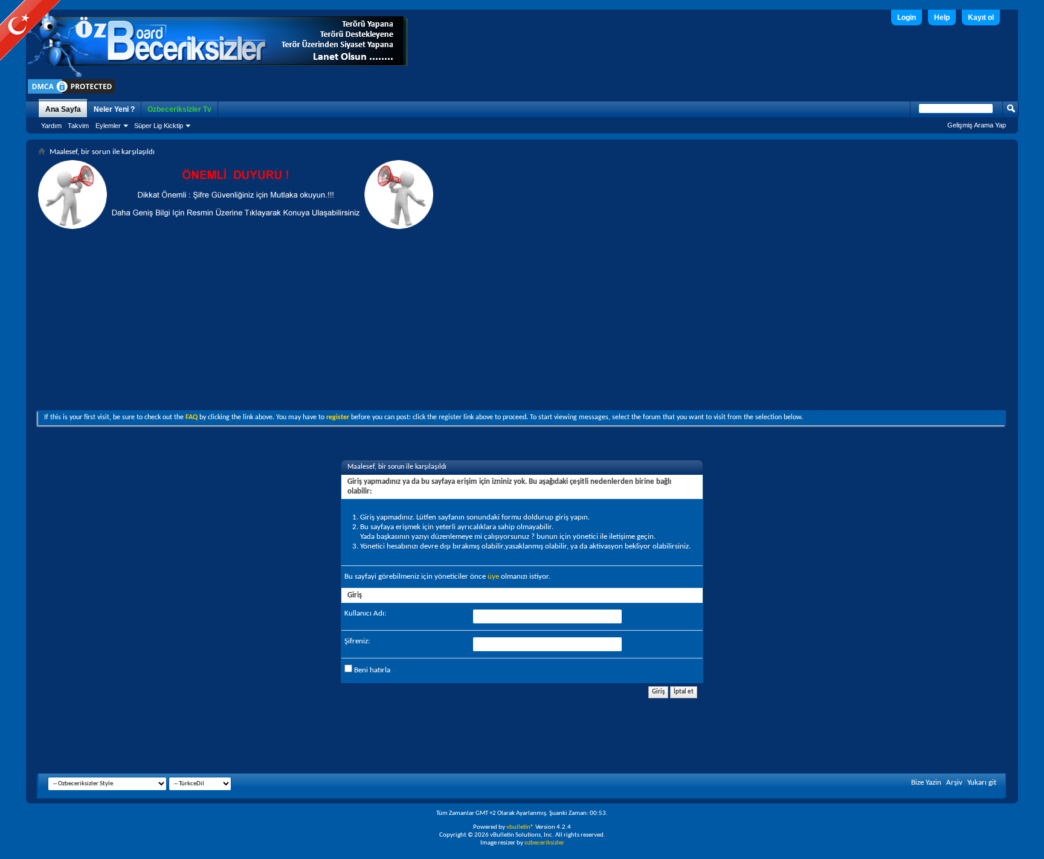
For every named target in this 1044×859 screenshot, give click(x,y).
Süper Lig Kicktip (158, 125)
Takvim (78, 125)
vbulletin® (520, 827)
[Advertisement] (522, 319)
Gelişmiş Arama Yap (976, 125)
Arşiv (954, 783)
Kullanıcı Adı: (365, 613)
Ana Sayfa (63, 109)
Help (942, 17)
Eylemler (108, 125)
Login (906, 17)
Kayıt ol (981, 17)
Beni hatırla (371, 670)
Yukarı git (981, 783)
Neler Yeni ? (114, 109)
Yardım (51, 125)
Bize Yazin (926, 783)
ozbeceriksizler (544, 843)
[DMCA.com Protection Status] (71, 93)
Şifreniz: (357, 641)
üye (493, 577)
